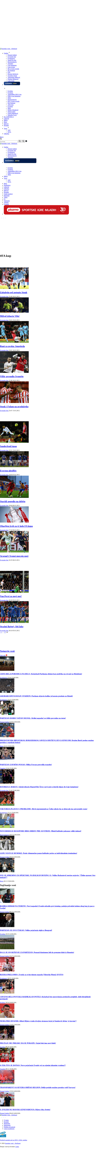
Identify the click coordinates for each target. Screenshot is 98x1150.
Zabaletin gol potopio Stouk (13, 292)
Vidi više (3, 655)
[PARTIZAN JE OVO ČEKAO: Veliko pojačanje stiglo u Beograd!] (7, 926)
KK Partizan (11, 103)
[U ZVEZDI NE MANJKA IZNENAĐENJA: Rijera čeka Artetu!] (7, 1106)
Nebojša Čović (12, 115)
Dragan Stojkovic (13, 74)
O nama (6, 1120)
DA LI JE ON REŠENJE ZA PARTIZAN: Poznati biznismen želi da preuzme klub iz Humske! (37, 952)
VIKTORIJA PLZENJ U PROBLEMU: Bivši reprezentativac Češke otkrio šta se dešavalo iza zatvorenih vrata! (43, 809)
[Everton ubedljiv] (14, 466)
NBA (9, 98)
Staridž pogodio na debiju (12, 501)
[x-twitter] (4, 217)
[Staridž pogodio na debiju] (14, 497)
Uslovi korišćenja (9, 1129)
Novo (1, 137)
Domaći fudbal (12, 55)
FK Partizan (11, 70)
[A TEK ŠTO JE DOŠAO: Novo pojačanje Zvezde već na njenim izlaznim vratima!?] (7, 1061)
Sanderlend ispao (8, 446)
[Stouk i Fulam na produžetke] (14, 402)
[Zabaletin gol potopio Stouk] (14, 288)
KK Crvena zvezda (13, 101)
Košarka (2, 1002)
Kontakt (6, 1122)
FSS (9, 72)
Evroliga (10, 91)
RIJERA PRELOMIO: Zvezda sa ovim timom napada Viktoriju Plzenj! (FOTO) (31, 975)
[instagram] (1, 217)
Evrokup (10, 93)
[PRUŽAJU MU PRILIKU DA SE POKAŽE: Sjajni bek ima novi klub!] (7, 1039)
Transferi (10, 63)
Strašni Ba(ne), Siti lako (11, 626)
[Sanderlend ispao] (14, 442)
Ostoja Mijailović (13, 113)
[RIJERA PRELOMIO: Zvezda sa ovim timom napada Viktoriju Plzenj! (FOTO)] (7, 971)
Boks (2, 746)
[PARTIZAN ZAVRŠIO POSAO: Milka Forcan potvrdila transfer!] (7, 761)
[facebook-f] (3, 217)
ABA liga (10, 105)
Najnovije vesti (7, 651)
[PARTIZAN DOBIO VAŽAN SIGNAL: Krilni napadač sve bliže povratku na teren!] (7, 714)
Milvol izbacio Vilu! (10, 316)
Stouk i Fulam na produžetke (14, 406)
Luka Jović (11, 81)
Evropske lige (12, 57)
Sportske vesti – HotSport (12, 1143)
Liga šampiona (12, 65)
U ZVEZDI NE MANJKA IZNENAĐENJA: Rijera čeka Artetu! (25, 1110)
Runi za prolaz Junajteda (12, 346)
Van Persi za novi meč (11, 596)
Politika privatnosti (9, 1127)
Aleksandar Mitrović (14, 77)
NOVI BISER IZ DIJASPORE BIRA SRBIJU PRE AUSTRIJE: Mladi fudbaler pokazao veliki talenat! (40, 831)
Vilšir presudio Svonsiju (11, 376)
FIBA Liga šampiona (14, 96)
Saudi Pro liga (12, 60)
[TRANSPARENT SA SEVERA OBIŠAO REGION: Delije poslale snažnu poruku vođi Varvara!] (7, 1084)
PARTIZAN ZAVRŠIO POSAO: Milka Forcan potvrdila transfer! (26, 765)
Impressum (7, 1125)
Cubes (17, 1146)
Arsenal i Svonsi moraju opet (14, 556)
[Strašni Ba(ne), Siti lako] (14, 622)
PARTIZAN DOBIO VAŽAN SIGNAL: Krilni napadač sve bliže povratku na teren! (33, 718)
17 (5, 632)
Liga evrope (11, 67)
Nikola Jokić (11, 111)
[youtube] (6, 217)
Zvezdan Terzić (12, 75)
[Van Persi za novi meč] (14, 592)
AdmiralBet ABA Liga (14, 94)
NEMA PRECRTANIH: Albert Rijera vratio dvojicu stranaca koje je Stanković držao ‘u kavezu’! (38, 1021)
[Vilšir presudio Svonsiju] (14, 372)
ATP (9, 130)
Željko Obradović (13, 110)
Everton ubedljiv (8, 470)
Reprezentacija (12, 62)
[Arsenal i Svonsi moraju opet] (14, 552)
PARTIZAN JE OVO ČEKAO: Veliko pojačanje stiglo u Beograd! (26, 930)
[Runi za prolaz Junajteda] (14, 342)
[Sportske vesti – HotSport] (8, 48)
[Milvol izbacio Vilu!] (14, 312)
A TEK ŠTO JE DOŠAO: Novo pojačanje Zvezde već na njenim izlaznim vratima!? (33, 1065)
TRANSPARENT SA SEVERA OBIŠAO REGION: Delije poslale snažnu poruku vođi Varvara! (37, 1087)
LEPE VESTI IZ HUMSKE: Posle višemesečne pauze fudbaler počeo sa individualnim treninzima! (38, 853)
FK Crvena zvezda (13, 69)
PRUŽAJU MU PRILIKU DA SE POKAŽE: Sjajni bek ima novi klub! (28, 1043)
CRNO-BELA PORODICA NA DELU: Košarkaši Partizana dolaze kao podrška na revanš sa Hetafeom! (41, 674)
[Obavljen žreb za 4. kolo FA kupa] (14, 522)
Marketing (7, 1123)
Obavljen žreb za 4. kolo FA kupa (16, 526)
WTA (9, 132)
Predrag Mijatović (13, 79)
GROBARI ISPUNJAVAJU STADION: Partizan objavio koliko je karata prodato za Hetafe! (36, 696)
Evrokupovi (11, 58)
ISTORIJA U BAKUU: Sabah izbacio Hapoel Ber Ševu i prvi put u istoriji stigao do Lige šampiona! (39, 787)
